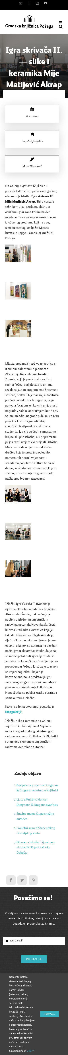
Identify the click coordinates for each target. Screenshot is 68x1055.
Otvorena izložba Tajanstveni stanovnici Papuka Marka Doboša (36, 848)
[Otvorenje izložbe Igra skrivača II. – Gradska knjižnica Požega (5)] (18, 525)
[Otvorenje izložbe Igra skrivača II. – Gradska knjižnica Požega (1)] (18, 247)
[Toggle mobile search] (61, 26)
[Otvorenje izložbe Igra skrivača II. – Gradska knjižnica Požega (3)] (18, 322)
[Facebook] (11, 880)
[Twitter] (22, 880)
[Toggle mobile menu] (61, 23)
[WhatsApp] (33, 880)
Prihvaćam (49, 1014)
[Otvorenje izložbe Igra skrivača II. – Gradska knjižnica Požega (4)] (18, 487)
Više (29, 1051)
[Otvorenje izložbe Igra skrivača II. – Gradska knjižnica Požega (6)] (18, 562)
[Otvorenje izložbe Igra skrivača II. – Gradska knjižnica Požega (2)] (18, 284)
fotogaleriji (13, 712)
